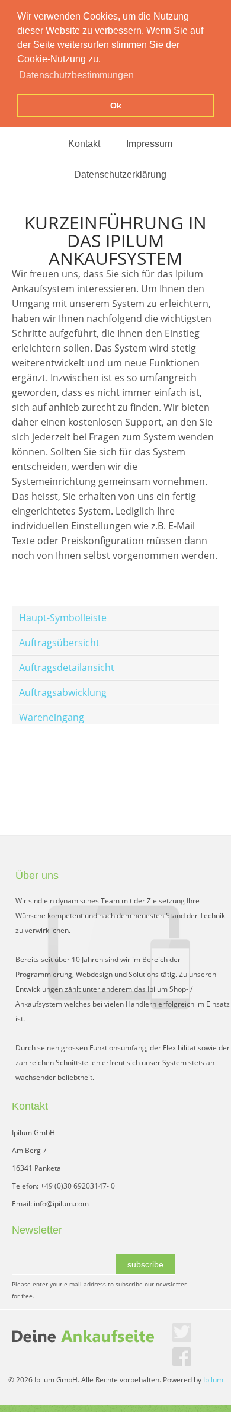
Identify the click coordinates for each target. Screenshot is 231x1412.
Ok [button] (115, 105)
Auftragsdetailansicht (66, 667)
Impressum (149, 144)
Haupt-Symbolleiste (63, 617)
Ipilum (213, 1380)
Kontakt (84, 144)
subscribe (145, 1264)
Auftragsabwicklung (63, 692)
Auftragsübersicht (59, 642)
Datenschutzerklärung (120, 175)
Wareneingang (51, 717)
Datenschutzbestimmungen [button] (76, 75)
